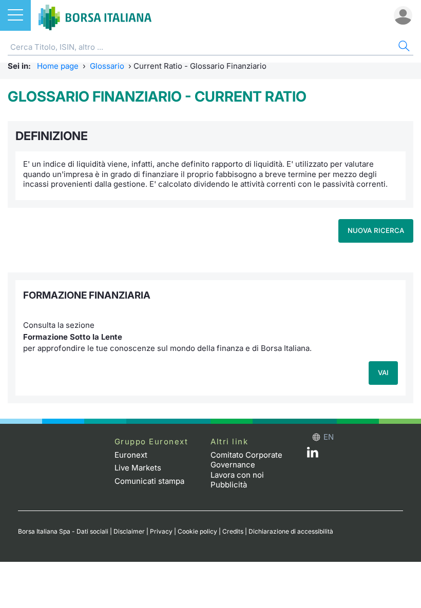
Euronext (130, 455)
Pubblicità (228, 484)
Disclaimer (129, 531)
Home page (58, 66)
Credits (232, 531)
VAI (383, 372)
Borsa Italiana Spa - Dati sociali (63, 531)
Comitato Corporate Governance (246, 460)
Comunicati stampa (149, 481)
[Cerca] (403, 47)
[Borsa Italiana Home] (95, 15)
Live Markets (137, 468)
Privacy (161, 531)
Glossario (107, 66)
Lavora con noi (237, 475)
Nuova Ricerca (376, 230)
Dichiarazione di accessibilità (290, 531)
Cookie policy (197, 531)
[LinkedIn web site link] (312, 455)
